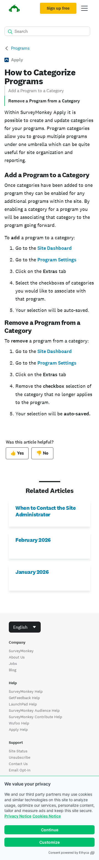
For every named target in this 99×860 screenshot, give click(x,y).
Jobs (13, 663)
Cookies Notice (46, 816)
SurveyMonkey (21, 650)
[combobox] (25, 627)
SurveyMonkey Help (26, 691)
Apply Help (18, 729)
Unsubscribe (19, 757)
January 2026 (32, 571)
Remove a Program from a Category (44, 101)
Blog (12, 669)
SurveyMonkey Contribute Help (35, 716)
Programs (20, 48)
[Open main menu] (84, 8)
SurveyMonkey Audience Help (34, 710)
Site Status (18, 750)
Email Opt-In (20, 770)
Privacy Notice (17, 816)
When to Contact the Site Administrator (45, 511)
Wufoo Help (19, 723)
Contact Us (18, 763)
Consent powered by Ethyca (68, 852)
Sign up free (58, 8)
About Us (17, 657)
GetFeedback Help (24, 697)
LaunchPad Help (23, 704)
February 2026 (33, 539)
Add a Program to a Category (36, 91)
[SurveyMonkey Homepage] (14, 9)
